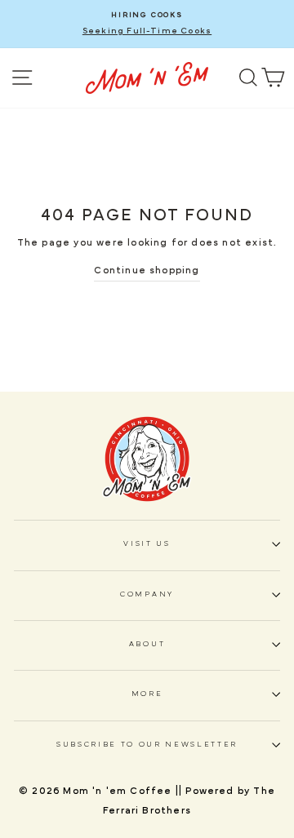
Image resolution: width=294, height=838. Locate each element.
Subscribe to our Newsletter (147, 744)
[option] (147, 24)
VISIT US (146, 544)
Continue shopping (146, 270)
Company (147, 594)
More (147, 694)
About (147, 644)
